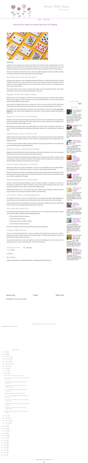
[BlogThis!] (28, 247)
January (7, 423)
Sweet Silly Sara (56, 6)
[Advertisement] (74, 45)
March (7, 418)
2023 (4, 428)
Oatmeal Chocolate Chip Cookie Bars (14, 393)
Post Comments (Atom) (20, 299)
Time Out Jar (76, 174)
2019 (4, 438)
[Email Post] (24, 247)
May (6, 373)
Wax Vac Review (77, 235)
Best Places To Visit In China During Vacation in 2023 (76, 221)
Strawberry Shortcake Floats (77, 249)
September (8, 363)
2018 (4, 440)
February (7, 420)
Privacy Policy (46, 19)
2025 (4, 354)
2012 (4, 455)
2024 (4, 426)
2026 (4, 352)
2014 (4, 450)
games (13, 250)
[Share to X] (29, 247)
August (7, 366)
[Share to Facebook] (30, 247)
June (6, 371)
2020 (4, 435)
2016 (4, 445)
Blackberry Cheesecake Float (75, 205)
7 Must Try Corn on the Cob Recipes (76, 189)
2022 (4, 431)
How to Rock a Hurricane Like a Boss (76, 142)
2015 (4, 447)
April (6, 415)
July (6, 368)
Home (39, 19)
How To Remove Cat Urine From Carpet (77, 111)
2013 (4, 452)
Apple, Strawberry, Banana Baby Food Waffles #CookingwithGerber (73, 158)
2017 (4, 443)
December (8, 356)
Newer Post (10, 295)
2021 (4, 433)
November (8, 359)
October (7, 361)
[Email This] (27, 247)
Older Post (60, 295)
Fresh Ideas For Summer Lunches (13, 375)
